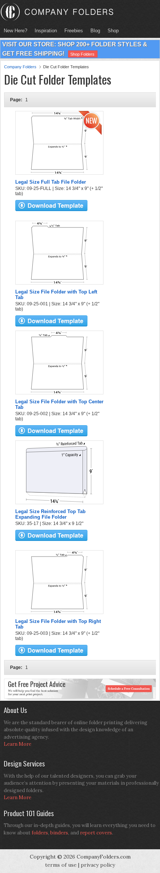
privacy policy (98, 864)
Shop (111, 30)
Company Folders (20, 67)
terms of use (61, 864)
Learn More (17, 744)
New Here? (15, 30)
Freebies (72, 30)
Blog (95, 30)
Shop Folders (82, 54)
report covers (96, 833)
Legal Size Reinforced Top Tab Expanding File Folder (50, 514)
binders (59, 833)
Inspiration (46, 30)
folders (40, 833)
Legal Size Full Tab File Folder (50, 182)
